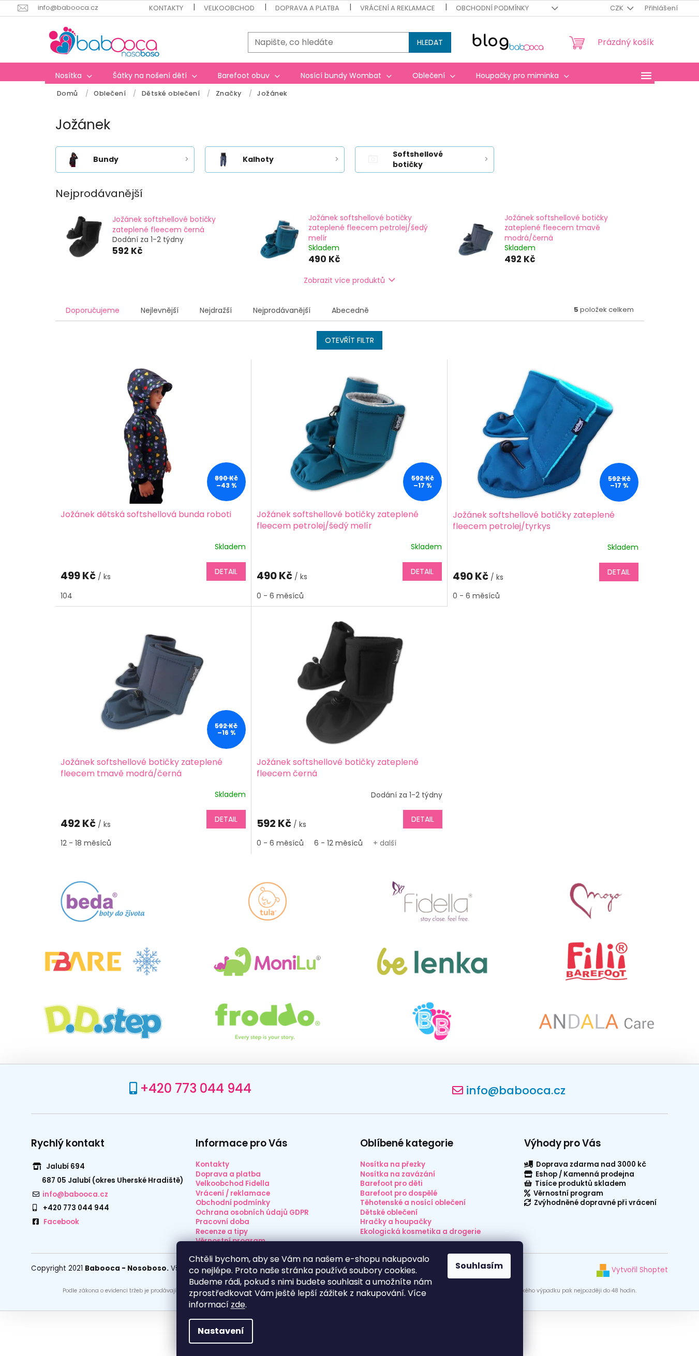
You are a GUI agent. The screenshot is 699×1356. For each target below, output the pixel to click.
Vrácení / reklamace (233, 1193)
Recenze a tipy (222, 1232)
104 (66, 596)
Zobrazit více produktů (344, 280)
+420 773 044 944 (195, 1088)
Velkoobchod (229, 8)
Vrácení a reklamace (397, 8)
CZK (617, 8)
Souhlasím (479, 1266)
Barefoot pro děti (391, 1183)
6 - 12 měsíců (338, 843)
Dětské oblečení (389, 1212)
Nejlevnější (160, 310)
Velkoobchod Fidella (233, 1183)
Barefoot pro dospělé (398, 1193)
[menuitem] (73, 75)
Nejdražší (216, 310)
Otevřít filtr (349, 340)
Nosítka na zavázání (397, 1174)
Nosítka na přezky (392, 1164)
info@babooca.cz (516, 1090)
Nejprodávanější (281, 310)
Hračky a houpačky (396, 1222)
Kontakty (166, 8)
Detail (226, 571)
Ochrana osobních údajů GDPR (252, 1212)
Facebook (61, 1222)
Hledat (430, 42)
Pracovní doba (222, 1222)
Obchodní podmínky (492, 8)
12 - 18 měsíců (86, 843)
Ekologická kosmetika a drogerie (420, 1232)
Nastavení (221, 1331)
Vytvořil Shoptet (638, 1270)
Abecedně (350, 310)
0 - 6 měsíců (280, 596)
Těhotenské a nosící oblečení (413, 1203)
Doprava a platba (307, 8)
